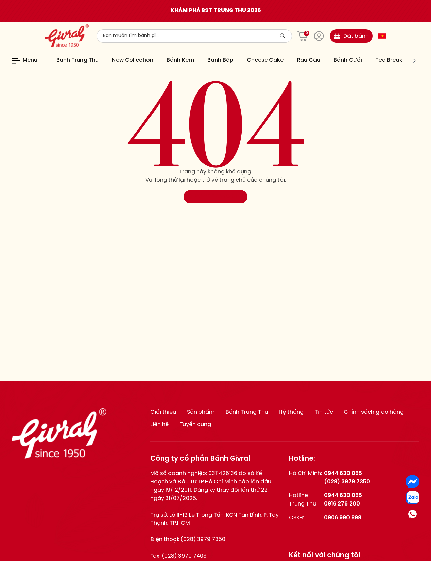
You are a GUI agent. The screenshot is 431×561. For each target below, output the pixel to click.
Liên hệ (159, 424)
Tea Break (388, 60)
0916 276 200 (342, 504)
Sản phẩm (201, 412)
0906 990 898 (342, 518)
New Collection (132, 60)
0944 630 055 (343, 473)
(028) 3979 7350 (202, 540)
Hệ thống (291, 412)
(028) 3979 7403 (184, 556)
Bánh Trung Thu (77, 60)
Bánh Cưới (348, 60)
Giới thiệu (163, 412)
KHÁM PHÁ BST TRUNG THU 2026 (215, 10)
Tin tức (323, 412)
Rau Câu (308, 60)
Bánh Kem (180, 60)
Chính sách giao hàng (374, 412)
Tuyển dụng (195, 424)
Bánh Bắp (220, 60)
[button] (52, 61)
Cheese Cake (265, 60)
